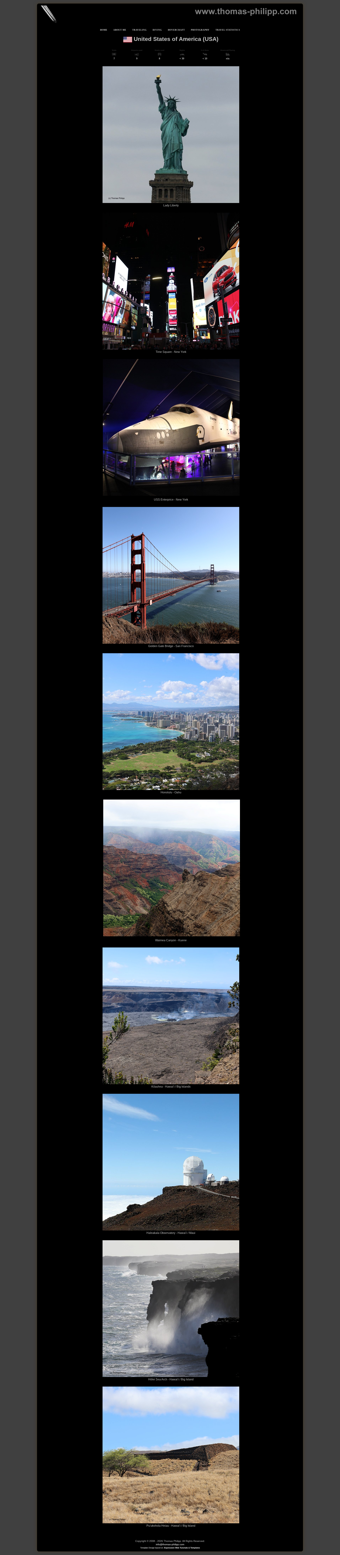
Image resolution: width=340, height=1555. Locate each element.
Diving (157, 30)
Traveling (139, 30)
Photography (200, 30)
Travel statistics (228, 30)
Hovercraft (176, 30)
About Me (119, 30)
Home (103, 30)
